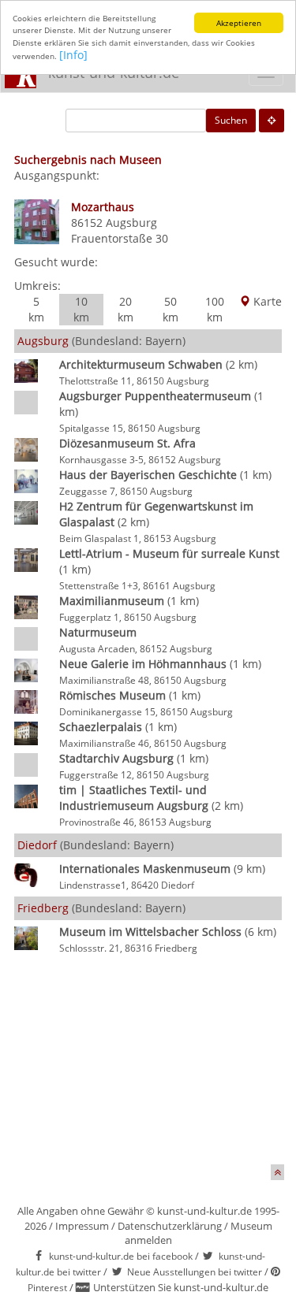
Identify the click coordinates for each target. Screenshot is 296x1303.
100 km (214, 309)
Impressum (82, 1226)
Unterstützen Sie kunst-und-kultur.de (180, 1287)
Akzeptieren (238, 22)
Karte (266, 301)
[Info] (73, 54)
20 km (125, 309)
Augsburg (131, 222)
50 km (170, 309)
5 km (36, 309)
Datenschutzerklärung (170, 1226)
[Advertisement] (148, 1061)
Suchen (231, 120)
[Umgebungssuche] (271, 120)
